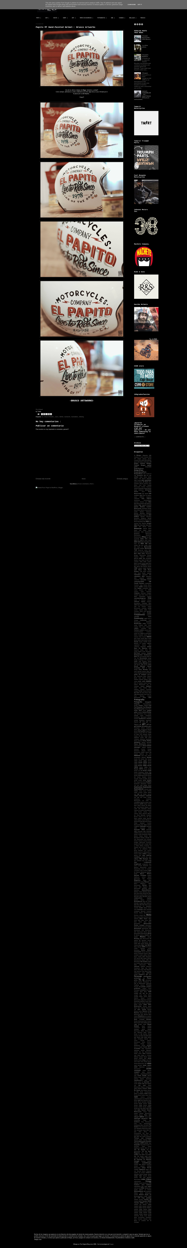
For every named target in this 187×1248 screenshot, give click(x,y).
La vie (139, 848)
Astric (137, 497)
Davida (136, 641)
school (144, 1045)
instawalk (148, 795)
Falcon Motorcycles (140, 684)
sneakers (138, 1072)
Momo (145, 909)
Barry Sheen (137, 510)
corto (145, 623)
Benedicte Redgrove (141, 518)
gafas (136, 712)
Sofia (144, 1072)
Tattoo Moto (148, 1116)
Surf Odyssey (144, 1100)
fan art (149, 684)
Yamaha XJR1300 (146, 1206)
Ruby (146, 1032)
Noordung (137, 950)
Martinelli (145, 888)
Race (150, 993)
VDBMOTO (148, 1172)
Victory (136, 1177)
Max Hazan (137, 893)
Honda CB (137, 759)
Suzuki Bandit (138, 1103)
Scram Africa (147, 1047)
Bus (142, 566)
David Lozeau (147, 640)
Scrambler (138, 1048)
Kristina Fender (147, 840)
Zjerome (146, 1219)
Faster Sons (138, 687)
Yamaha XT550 (138, 1212)
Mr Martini (137, 935)
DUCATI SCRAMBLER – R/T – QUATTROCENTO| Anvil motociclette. (142, 95)
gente (143, 715)
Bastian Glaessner (145, 511)
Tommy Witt (144, 1148)
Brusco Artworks (49, 416)
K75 (139, 821)
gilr (147, 722)
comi (144, 613)
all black (146, 482)
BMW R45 (143, 542)
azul (146, 501)
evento (148, 681)
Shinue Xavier (147, 1056)
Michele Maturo (140, 899)
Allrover (141, 483)
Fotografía (139, 702)
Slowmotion (140, 1068)
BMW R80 (145, 543)
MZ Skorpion (143, 940)
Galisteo (140, 712)
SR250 (140, 1083)
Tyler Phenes (143, 1164)
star (136, 1085)
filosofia (149, 691)
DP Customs (147, 659)
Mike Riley (137, 904)
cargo (141, 585)
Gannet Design (146, 712)
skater (145, 1065)
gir (141, 724)
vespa (136, 1176)
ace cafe (149, 475)
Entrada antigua (122, 479)
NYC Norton (137, 958)
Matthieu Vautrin (147, 891)
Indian (136, 791)
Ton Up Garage (140, 1149)
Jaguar (146, 803)
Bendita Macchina (146, 516)
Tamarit (144, 1110)
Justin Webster (146, 819)
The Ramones (145, 1134)
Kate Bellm (144, 824)
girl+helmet (138, 726)
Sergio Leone (138, 1053)
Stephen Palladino (143, 1088)
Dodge (149, 658)
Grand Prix (148, 731)
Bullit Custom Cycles (140, 563)
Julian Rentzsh (147, 818)
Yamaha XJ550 (138, 1206)
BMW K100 (148, 538)
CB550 (149, 590)
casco (57, 416)
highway (143, 753)
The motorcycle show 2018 (141, 1130)
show (135, 1061)
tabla (139, 1110)
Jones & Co (143, 816)
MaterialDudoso (146, 890)
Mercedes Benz (138, 896)
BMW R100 (137, 542)
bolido (146, 545)
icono (146, 785)
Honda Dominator (139, 772)
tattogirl (136, 1117)
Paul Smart (145, 971)
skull (136, 1067)
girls (150, 726)
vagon (147, 1169)
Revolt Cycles (144, 1012)
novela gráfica (143, 955)
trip (140, 1158)
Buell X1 (144, 560)
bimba (149, 526)
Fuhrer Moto (148, 708)
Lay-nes (140, 852)
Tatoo (146, 1115)
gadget (149, 710)
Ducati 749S (140, 664)
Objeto (145, 958)
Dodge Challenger (139, 659)
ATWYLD (143, 497)
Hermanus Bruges (141, 750)
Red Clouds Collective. (145, 1003)
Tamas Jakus (147, 1111)
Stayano (143, 1087)
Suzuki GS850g (147, 1106)
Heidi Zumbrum (138, 745)
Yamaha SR (147, 1199)
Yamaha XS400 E (146, 1207)
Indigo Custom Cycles (141, 792)
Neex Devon (141, 943)
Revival (149, 1009)
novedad (136, 955)
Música (149, 936)
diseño (149, 653)
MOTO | (38, 18)
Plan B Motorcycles (140, 983)
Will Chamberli (147, 1191)
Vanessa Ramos (141, 1171)
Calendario (138, 574)
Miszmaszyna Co (140, 906)
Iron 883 (137, 797)
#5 (135, 455)
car (150, 581)
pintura (140, 981)
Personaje (139, 976)
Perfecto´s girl (144, 974)
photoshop (138, 978)
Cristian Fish (138, 626)
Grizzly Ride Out (143, 732)
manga (142, 882)
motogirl (142, 925)
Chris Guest (145, 594)
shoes (149, 1058)
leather (144, 853)
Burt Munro (137, 566)
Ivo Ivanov (146, 802)
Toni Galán (145, 1153)
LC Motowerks (146, 852)
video (143, 1179)
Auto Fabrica (146, 498)
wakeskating (137, 1186)
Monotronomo (147, 912)
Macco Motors (145, 873)
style (137, 1097)
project (145, 988)
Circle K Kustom (140, 600)
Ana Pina (143, 485)
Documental (144, 658)
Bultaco (145, 565)
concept (141, 616)
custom (141, 630)
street (146, 1093)
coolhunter (144, 620)
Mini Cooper (148, 904)
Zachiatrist (148, 1217)
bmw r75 (137, 543)
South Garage (142, 1075)
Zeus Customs (138, 1219)
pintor (136, 981)
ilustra (149, 785)
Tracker (142, 1156)
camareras (137, 579)
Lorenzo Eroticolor (143, 865)
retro (139, 1009)
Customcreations (140, 631)
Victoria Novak (147, 1175)
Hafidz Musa (147, 736)
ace (145, 475)
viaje (141, 1176)
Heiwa (145, 745)
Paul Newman (147, 969)
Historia (137, 755)
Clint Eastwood (141, 604)
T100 (150, 1108)
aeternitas (148, 480)
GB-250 (137, 715)
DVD (144, 668)
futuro (145, 710)
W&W (144, 1184)
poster (143, 986)
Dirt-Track (137, 653)
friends (141, 705)
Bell (150, 515)
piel (145, 978)
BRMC (144, 553)
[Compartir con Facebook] (49, 414)
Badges (136, 505)
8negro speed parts (142, 466)
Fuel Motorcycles (139, 709)
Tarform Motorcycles (145, 1113)
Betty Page (143, 521)
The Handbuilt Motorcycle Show (142, 1128)
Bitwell (146, 528)
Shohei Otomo (138, 1060)
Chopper (145, 73)
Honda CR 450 (138, 770)
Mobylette (148, 906)
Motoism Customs (143, 926)
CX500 (142, 633)
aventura (137, 501)
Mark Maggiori (144, 886)
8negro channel (140, 463)
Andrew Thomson (146, 486)
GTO (141, 734)
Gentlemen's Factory (145, 718)
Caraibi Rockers (139, 583)
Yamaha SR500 (139, 1203)
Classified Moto (146, 603)
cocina (136, 609)
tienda (146, 1143)
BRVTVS (136, 558)
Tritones (148, 1159)
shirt (146, 1058)
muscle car (147, 935)
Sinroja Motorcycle (139, 1063)
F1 (138, 683)
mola (135, 909)
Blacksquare (140, 535)
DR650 (136, 661)
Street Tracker (142, 1095)
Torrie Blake (141, 1154)
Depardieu (144, 646)
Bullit (142, 561)
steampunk (148, 1087)
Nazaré (136, 942)
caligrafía (143, 578)
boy (150, 552)
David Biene (144, 638)
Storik (142, 1091)
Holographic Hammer (140, 757)
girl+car (149, 724)
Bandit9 (149, 505)
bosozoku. (142, 551)
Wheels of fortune (145, 1189)
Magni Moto (147, 880)
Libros (136, 859)
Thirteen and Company (142, 1138)
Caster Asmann (139, 590)
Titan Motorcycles (145, 1144)
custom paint (147, 630)
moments (140, 909)
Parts (150, 968)
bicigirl (149, 523)
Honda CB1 (144, 759)
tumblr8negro (146, 1163)
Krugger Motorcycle (140, 842)
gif (140, 722)
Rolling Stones (147, 1022)
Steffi (136, 1088)
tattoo (142, 1117)
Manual (146, 882)
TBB (150, 1118)
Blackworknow (138, 537)
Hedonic (149, 744)
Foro (146, 697)
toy (135, 1156)
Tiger (150, 1143)
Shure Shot (140, 1061)
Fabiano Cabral (143, 683)
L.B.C (142, 844)
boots (146, 550)
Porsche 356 (137, 986)
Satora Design (140, 1043)
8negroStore (138, 473)
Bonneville (147, 547)
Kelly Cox (141, 832)
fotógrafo (138, 704)
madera (149, 875)
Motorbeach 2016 (139, 930)
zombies (144, 1220)
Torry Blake (148, 1154)
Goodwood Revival (146, 729)
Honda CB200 (143, 760)
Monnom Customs (146, 911)
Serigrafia (148, 1053)
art (43, 416)
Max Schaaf (143, 893)
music (137, 937)
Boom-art (141, 550)
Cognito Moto (143, 609)
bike (135, 525)
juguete (140, 818)
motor (149, 927)
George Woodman (140, 720)
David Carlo (141, 640)
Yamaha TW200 (147, 1204)
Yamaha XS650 (147, 1209)
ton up (149, 1148)
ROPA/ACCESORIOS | (86, 18)
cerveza (137, 591)
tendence (137, 1122)
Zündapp (136, 1222)
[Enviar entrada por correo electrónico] (38, 414)
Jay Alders (148, 805)
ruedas (149, 1032)
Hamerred (143, 739)
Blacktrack (148, 535)
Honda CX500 (147, 770)
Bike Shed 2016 (147, 525)
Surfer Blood (138, 1102)
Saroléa (143, 1040)
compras (149, 614)
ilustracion (138, 787)
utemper (136, 1169)
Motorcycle (140, 931)
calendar (149, 573)
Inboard (146, 789)
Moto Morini (139, 921)
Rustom (145, 1034)
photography (147, 976)
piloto (136, 980)
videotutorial (139, 1181)
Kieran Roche (144, 836)
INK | (113, 18)
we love (139, 1188)
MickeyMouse (138, 901)
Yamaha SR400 (146, 1201)
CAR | (47, 18)
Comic (149, 613)
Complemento (140, 615)
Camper (149, 579)
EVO (135, 683)
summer (149, 1097)
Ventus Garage (143, 1174)
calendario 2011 (146, 574)
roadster (149, 1016)
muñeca (142, 935)
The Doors (146, 1125)
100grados (145, 455)
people (136, 974)
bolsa (149, 545)
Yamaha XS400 (138, 1207)
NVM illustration (146, 956)
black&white (148, 532)
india (150, 789)
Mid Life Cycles (147, 901)
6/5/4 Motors (140, 462)
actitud (136, 477)
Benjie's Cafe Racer (139, 519)
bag (140, 505)
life (141, 859)
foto (150, 697)
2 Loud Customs (144, 457)
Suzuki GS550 (147, 1105)
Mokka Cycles (147, 907)
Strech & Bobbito (139, 1093)
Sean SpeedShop (146, 1048)
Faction (149, 683)
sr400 (143, 1083)
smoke (148, 1069)
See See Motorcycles (145, 1052)
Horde (144, 782)
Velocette (136, 1174)
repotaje (143, 1007)
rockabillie (142, 1019)
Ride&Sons (141, 1016)
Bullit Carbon (147, 561)
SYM (147, 1108)
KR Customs (147, 839)
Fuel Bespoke (138, 707)
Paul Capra (141, 969)
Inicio (84, 479)
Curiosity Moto (146, 628)
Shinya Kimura (139, 1058)
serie (144, 1053)
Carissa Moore (147, 585)
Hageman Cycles (139, 737)
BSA (141, 558)
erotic (140, 681)
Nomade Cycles (146, 948)
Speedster (148, 1078)
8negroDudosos (139, 468)
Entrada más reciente (43, 479)
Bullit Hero (148, 563)
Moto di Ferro (145, 917)
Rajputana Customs (146, 999)
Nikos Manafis (138, 946)
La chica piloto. (145, 46)
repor (139, 1007)
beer (147, 515)
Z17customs (142, 1217)
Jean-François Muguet (143, 807)
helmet (62, 416)
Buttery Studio (147, 566)
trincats (136, 1158)
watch (149, 1186)
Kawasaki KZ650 (145, 828)
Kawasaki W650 (140, 829)
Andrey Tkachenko (139, 488)
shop (144, 1060)
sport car (141, 1082)
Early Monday (144, 669)
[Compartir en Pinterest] (51, 414)
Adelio (149, 477)
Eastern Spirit (146, 671)
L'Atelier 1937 (147, 844)
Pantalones (137, 968)
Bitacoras (138, 528)
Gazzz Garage (147, 713)
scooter (149, 1045)
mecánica (142, 895)
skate (149, 1063)
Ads (143, 480)
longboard (138, 864)
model (141, 908)
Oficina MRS (146, 959)
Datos (149, 637)
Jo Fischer (141, 810)
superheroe (137, 1098)
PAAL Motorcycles (141, 964)
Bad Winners (148, 503)
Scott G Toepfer (138, 1047)
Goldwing (148, 727)
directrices (148, 651)
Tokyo (145, 1146)
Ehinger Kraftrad (142, 672)
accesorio (140, 475)
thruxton (148, 1141)
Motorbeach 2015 (146, 928)
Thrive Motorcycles (140, 1141)
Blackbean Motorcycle (142, 533)
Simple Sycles (147, 1061)
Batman (137, 513)
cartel (141, 586)
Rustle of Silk (138, 1034)
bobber (136, 545)
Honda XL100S (143, 778)
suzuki (149, 1102)
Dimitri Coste (142, 651)
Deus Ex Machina (141, 648)
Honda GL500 (147, 774)
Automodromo (147, 500)
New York (144, 945)
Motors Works (147, 931)
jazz (135, 807)
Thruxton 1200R (139, 1143)
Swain (144, 1108)
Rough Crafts (142, 1024)
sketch (149, 1065)
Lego (144, 855)
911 (145, 473)
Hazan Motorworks (140, 744)
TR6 (138, 1156)
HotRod (148, 782)
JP (148, 816)
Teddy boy (147, 1120)
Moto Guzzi (144, 918)
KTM (139, 844)
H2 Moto (141, 736)
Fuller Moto (138, 710)
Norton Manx (147, 953)
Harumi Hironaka (146, 742)
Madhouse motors (141, 877)
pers (150, 974)
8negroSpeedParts (140, 472)
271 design (138, 458)
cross (144, 626)
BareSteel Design (146, 508)
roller (142, 1022)
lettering (81, 416)
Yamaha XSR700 (138, 1211)
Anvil (145, 491)
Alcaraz (140, 481)
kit (150, 837)
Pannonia (148, 966)
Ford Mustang (141, 696)
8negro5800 (148, 466)
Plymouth (148, 983)
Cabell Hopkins (147, 568)
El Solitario (143, 674)
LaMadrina (145, 848)
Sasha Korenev (146, 1042)
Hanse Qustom (138, 740)
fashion (148, 686)
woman (136, 1194)
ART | (74, 18)
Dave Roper (137, 638)
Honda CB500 (142, 765)
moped (141, 915)
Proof (149, 988)
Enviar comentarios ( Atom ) (86, 484)
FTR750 (146, 705)
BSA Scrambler (147, 558)
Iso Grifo (146, 800)
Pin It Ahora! (39, 409)
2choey (145, 458)
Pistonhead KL (147, 981)
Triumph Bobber (146, 1161)
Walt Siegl (144, 1186)
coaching (145, 608)
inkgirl (136, 795)
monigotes (137, 911)
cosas (136, 625)
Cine (149, 598)
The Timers (143, 1136)
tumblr (138, 1163)
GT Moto (137, 734)
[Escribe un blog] (44, 414)
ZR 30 (149, 1220)
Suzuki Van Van (138, 1108)
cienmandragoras (141, 598)
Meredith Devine (147, 896)
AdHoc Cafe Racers (140, 478)
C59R (136, 568)
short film (148, 1060)
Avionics (142, 501)
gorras (136, 731)
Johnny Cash (147, 812)
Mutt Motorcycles (145, 938)
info (135, 794)
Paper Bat (145, 968)
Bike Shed (140, 525)
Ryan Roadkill (144, 1035)
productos (138, 988)
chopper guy (138, 594)
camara (149, 578)
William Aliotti (139, 1193)
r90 (147, 993)
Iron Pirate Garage (145, 797)
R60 (141, 993)
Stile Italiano (144, 1090)
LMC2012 (139, 860)
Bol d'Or (141, 545)
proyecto (143, 990)
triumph (137, 1161)
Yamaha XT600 (147, 1212)
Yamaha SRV (147, 1202)
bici (147, 521)
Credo (149, 625)
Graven (136, 732)
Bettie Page (137, 521)
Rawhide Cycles (144, 1001)
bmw (142, 538)
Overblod (148, 963)
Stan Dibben (148, 1083)
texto (136, 1123)
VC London (142, 1172)
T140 (135, 1110)
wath (135, 1188)
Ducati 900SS (147, 664)
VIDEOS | (122, 18)
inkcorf (149, 794)
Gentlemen (148, 715)
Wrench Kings (144, 1194)
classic (144, 601)
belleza (137, 516)
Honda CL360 (147, 769)
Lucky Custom (144, 870)
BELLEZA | (132, 18)
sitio (145, 1063)
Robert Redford (138, 1017)
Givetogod (137, 727)
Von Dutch (146, 1183)
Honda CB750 (139, 769)
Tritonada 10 (141, 1159)
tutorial (136, 1164)
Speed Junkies (142, 1077)
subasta (144, 1097)
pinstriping (148, 980)
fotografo (148, 702)
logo (146, 860)
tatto (150, 1115)
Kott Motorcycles (139, 839)
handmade (148, 739)
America (146, 483)
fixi (135, 692)
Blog (144, 537)
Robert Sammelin (146, 1017)
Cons (149, 616)
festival (145, 691)
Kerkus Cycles (138, 834)
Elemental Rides (142, 676)
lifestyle (146, 859)
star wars (143, 1085)
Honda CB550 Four (145, 767)
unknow (143, 1166)
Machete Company (140, 875)
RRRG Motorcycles (146, 1030)
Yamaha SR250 (138, 1201)
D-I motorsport (147, 633)
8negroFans (138, 470)
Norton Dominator (146, 951)
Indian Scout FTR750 (145, 790)
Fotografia (139, 699)
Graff (139, 731)
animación (148, 490)
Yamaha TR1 (138, 1204)
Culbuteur (148, 626)
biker (136, 526)
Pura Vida (148, 990)
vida (141, 1177)
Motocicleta (139, 923)
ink (138, 794)
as (147, 495)
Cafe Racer (139, 570)
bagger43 (144, 505)
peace (144, 972)
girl (144, 724)
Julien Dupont (138, 819)
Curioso (136, 630)
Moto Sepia (147, 921)
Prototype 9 (137, 990)
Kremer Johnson (138, 840)
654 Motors (147, 462)
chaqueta (137, 593)
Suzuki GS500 (138, 1105)
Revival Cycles (138, 1011)
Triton (143, 1158)
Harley (145, 740)
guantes (145, 734)
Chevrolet (144, 593)
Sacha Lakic (140, 1037)
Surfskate (144, 1102)
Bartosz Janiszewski (146, 510)
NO (147, 946)
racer (141, 995)
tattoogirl (137, 1118)
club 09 (138, 606)
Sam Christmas (139, 1038)
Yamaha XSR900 (147, 1211)
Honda (149, 757)
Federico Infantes (140, 689)
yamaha (148, 1198)
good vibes (137, 729)
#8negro (139, 455)
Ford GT (149, 694)
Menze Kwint (148, 895)
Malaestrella (137, 882)
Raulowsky (137, 1001)
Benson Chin (148, 519)
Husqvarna (137, 783)
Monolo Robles (139, 912)
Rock (136, 1019)
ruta (139, 1035)
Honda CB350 (143, 762)
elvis (140, 677)
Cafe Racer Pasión (140, 573)
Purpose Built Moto (141, 991)
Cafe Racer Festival (145, 571)
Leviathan (137, 857)
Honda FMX (148, 772)
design (149, 646)
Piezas (149, 978)
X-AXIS (146, 1196)
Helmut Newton (146, 747)
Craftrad (141, 625)
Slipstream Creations (145, 1067)
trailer (147, 1156)
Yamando (137, 1215)
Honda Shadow (142, 777)
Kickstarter (145, 834)
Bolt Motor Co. (139, 547)
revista (145, 1009)
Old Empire (144, 961)
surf (139, 1100)
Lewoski (143, 857)
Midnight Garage (138, 903)
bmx (150, 543)
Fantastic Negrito (140, 686)
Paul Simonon (138, 971)
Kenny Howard (147, 832)
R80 (144, 993)
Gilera (144, 722)
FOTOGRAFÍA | (102, 18)
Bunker (149, 564)
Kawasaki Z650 (142, 831)
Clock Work (148, 604)
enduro (144, 677)
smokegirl (138, 1070)
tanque (136, 1113)
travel (149, 1156)
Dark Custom (143, 636)
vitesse (136, 1183)
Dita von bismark (142, 656)
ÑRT (142, 958)
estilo (144, 681)
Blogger (111, 1244)
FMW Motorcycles (139, 694)
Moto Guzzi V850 (146, 920)
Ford (145, 694)
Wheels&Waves (139, 1191)
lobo (143, 860)
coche (149, 608)
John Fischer (138, 812)
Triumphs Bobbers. (145, 55)
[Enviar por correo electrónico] (42, 414)
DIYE (148, 656)
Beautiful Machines (145, 513)
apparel (147, 493)
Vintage (148, 1181)
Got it (140, 4)
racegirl (136, 995)
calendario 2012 (140, 576)
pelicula (148, 973)
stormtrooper (147, 1091)
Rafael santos (143, 996)
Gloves (143, 727)
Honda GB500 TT (138, 773)
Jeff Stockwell (143, 808)
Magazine (138, 880)
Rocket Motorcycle (139, 1021)
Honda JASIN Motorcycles (141, 775)
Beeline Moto (142, 515)
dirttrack (144, 653)
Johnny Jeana (138, 813)
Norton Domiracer (139, 953)
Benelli (149, 518)
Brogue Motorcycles (140, 555)
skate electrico (138, 1065)
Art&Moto (137, 495)
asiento (149, 495)
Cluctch (145, 606)
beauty (136, 515)
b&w (149, 502)
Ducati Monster (140, 666)
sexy (135, 1055)
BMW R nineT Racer (145, 540)
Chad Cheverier (146, 591)
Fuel (150, 705)
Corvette (149, 623)
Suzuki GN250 (147, 1103)
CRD (146, 625)
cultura (137, 628)
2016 (150, 457)
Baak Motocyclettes (139, 503)
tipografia (137, 1144)
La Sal (143, 847)
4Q (145, 460)
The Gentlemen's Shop (145, 1126)
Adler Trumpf (137, 480)
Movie (149, 933)
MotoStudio (144, 933)
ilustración (67, 416)
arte (141, 495)
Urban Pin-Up (146, 1167)
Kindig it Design (145, 837)
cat (146, 590)
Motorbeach (138, 928)
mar (150, 882)
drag (140, 661)
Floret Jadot (148, 692)
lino (135, 860)
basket (137, 511)
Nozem (149, 955)
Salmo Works (147, 1037)
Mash (150, 888)
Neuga (147, 943)
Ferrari (140, 691)
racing (145, 995)
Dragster (145, 661)
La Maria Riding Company (142, 845)
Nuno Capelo (138, 956)
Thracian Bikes (147, 1139)
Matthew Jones (138, 891)
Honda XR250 (142, 780)
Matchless (138, 890)
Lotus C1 (144, 868)
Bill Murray (143, 526)
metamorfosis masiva (142, 898)
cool (146, 618)
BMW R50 (148, 542)
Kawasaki (143, 826)
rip (146, 1016)
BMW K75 (137, 540)
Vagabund (142, 1169)
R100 (149, 991)
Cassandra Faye (146, 588)
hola (143, 755)
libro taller (148, 857)
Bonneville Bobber (139, 548)
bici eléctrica (143, 523)
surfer (149, 1100)
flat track (142, 692)
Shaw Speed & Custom (144, 1055)
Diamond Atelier (139, 650)
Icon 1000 (140, 785)
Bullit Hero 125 (138, 564)
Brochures (148, 553)
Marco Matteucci (141, 883)
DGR (150, 648)
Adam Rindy (143, 477)
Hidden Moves (145, 752)
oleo (142, 963)
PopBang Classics (140, 985)
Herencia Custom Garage (142, 749)
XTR (136, 1197)
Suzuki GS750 (138, 1106)
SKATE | (56, 18)
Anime (138, 491)
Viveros (141, 1183)
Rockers (148, 1019)
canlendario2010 (141, 581)
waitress (148, 1184)
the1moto (148, 1136)
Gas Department (139, 713)
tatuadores (145, 1118)
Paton (136, 969)
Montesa (136, 915)
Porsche (148, 985)
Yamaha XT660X (138, 1214)
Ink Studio (144, 794)
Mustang (137, 938)
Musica (144, 937)
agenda (136, 481)
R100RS (136, 993)
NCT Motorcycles (144, 942)
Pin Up (142, 980)
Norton (144, 950)
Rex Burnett (145, 1014)
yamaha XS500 (138, 1209)
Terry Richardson (146, 1121)
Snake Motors (147, 1070)
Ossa (145, 963)
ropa (136, 1024)
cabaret (140, 568)
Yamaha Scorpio (139, 1199)
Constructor (139, 618)
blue (147, 537)
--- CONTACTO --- (140, 437)
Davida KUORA (143, 641)
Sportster (147, 1082)
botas (147, 552)
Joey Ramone (147, 810)
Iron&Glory (140, 799)
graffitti (143, 731)
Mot (145, 915)
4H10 (143, 460)
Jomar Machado (141, 815)
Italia (142, 802)
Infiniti (149, 792)
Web (143, 1188)
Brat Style (138, 553)
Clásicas (137, 601)
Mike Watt (142, 904)
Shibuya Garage (139, 1056)
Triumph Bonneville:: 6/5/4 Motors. (146, 37)
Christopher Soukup (145, 596)
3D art (140, 460)
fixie (138, 692)
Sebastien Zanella (140, 1050)
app (143, 493)
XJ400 (149, 1196)
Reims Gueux (138, 1004)
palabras (143, 966)
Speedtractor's (139, 1080)
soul (135, 1075)
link (150, 859)
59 (147, 460)
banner (137, 506)
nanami (149, 940)
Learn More (132, 4)
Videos (148, 1179)
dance (146, 635)
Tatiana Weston (139, 1115)
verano (149, 1174)
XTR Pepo (142, 1198)
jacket (142, 804)
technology (138, 1120)
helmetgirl (138, 747)
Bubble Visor (138, 560)
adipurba (149, 478)
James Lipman (141, 805)
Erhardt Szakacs (144, 679)
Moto (148, 915)
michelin (149, 899)
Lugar (149, 870)
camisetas (143, 579)
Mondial (149, 909)
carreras (136, 586)
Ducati (145, 663)
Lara (145, 850)
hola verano (148, 755)
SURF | (65, 18)
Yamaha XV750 (147, 1214)
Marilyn (145, 885)
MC (147, 893)
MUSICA (143, 18)
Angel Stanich (147, 488)
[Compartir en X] (46, 414)
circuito (149, 600)
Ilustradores (74, 416)
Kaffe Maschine (144, 821)
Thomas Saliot (138, 1139)
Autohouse (139, 500)
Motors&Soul (137, 933)
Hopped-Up (140, 782)
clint (135, 605)
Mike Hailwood (147, 903)
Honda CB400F (143, 764)
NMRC (144, 947)
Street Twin (148, 1095)
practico (148, 986)
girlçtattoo (145, 726)
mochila (136, 907)
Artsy (144, 495)
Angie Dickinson (139, 490)
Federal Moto (147, 687)
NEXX (149, 945)
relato (145, 1004)
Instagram (142, 795)
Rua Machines (139, 1032)
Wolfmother (148, 1193)
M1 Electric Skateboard (140, 872)
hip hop (148, 753)
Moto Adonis (137, 917)
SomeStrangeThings (146, 1073)
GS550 (149, 732)
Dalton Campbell (139, 635)
